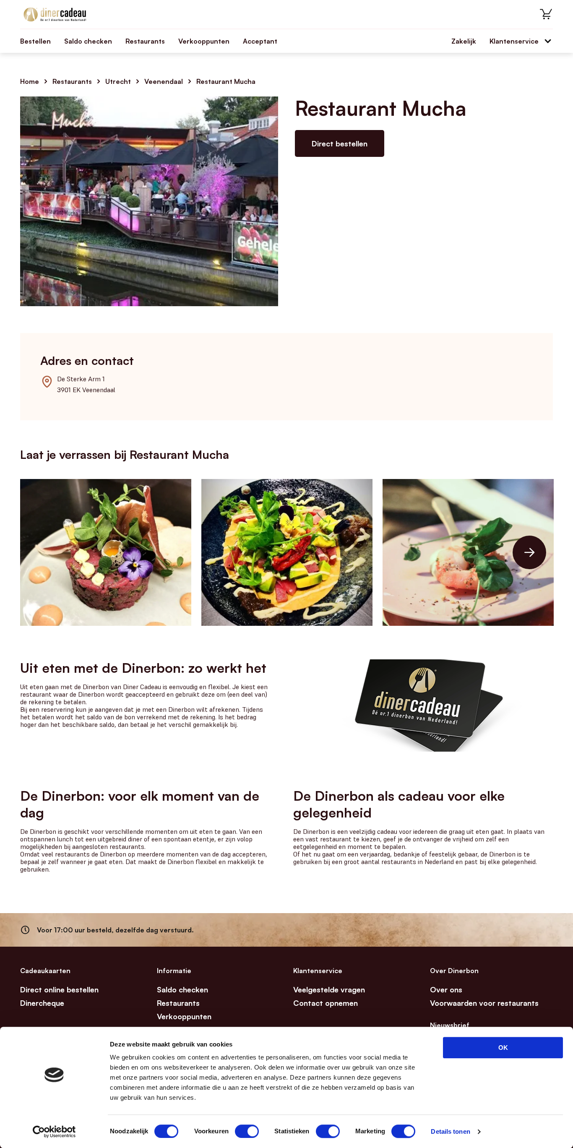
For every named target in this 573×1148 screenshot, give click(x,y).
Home (29, 81)
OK (503, 1047)
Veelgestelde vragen (329, 989)
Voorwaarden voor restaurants (484, 1002)
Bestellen (35, 41)
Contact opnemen (325, 1002)
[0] (546, 14)
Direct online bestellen (59, 989)
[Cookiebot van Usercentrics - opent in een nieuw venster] (54, 1131)
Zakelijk (463, 41)
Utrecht (118, 81)
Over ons (446, 989)
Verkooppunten (203, 41)
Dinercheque (42, 1002)
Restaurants (145, 41)
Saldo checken (88, 41)
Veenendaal (163, 81)
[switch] (247, 1131)
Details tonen (450, 1131)
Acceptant (260, 41)
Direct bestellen (339, 143)
